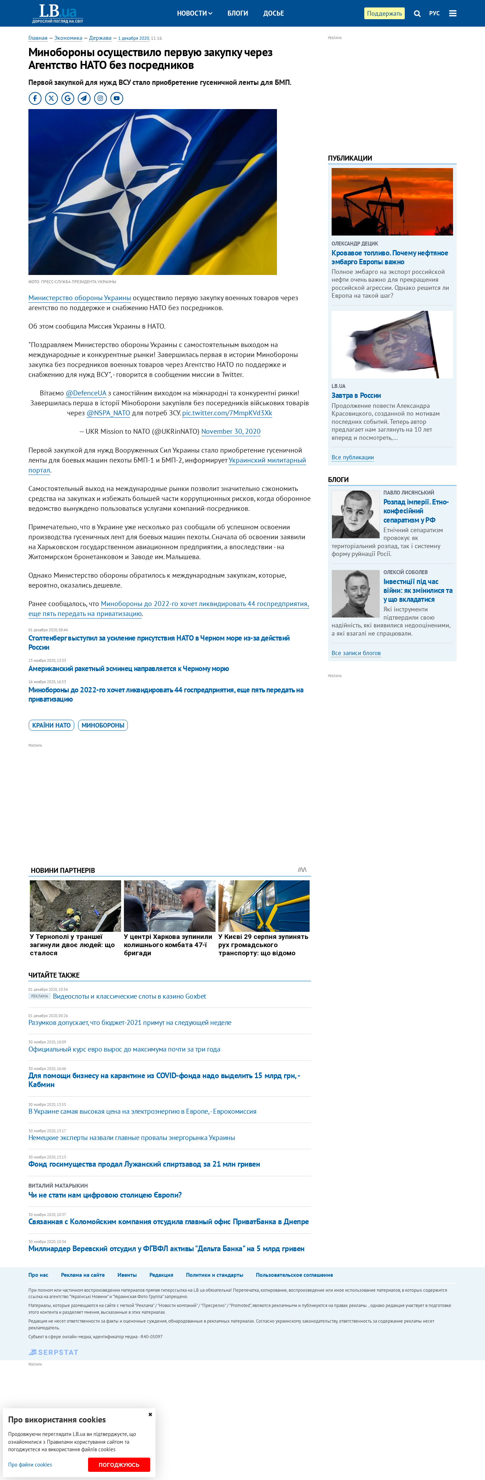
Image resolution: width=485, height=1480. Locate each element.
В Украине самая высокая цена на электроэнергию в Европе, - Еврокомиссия (142, 1111)
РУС (434, 13)
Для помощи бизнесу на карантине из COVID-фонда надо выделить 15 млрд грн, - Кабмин (164, 1079)
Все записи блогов (356, 653)
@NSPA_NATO (108, 412)
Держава (100, 37)
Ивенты (127, 1274)
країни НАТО (51, 725)
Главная (38, 37)
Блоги (238, 13)
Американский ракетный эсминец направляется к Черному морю (128, 668)
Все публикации (353, 457)
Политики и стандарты (214, 1274)
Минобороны (103, 725)
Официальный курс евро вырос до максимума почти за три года (124, 1049)
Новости (192, 13)
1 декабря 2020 (133, 38)
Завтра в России (356, 395)
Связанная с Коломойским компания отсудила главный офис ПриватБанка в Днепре (168, 1221)
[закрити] (150, 1414)
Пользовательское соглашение (294, 1274)
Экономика (68, 37)
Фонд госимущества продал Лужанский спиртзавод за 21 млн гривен (144, 1164)
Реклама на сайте (83, 1274)
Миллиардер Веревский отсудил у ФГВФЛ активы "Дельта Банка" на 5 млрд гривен (166, 1248)
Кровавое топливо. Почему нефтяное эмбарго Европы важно (390, 257)
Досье (273, 13)
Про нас (38, 1274)
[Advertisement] (169, 799)
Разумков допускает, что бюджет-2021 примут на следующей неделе (129, 1022)
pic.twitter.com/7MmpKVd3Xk (227, 412)
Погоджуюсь (119, 1465)
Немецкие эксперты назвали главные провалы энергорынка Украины (131, 1137)
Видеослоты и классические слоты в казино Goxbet (118, 996)
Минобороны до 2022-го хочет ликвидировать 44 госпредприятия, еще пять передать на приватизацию (165, 694)
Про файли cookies (30, 1464)
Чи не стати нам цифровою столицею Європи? (105, 1195)
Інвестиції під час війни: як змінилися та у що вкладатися (418, 590)
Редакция (161, 1274)
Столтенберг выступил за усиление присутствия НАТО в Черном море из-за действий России (159, 642)
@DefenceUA (86, 393)
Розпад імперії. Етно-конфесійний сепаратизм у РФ (416, 510)
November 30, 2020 (231, 431)
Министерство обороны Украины (79, 297)
